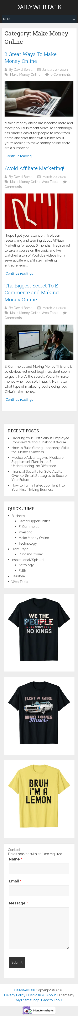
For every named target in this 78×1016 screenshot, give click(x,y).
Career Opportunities (34, 521)
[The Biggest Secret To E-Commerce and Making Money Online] (39, 342)
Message (18, 903)
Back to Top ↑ (51, 1000)
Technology (28, 543)
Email (15, 881)
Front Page (19, 549)
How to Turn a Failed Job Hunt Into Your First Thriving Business (38, 487)
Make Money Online (25, 75)
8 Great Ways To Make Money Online (31, 57)
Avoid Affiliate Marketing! (34, 168)
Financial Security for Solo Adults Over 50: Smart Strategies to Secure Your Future (39, 476)
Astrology (26, 565)
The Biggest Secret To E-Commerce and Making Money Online (32, 292)
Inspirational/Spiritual (27, 560)
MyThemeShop (28, 1000)
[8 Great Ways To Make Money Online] (39, 99)
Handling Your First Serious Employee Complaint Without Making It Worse (40, 440)
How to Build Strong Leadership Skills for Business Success (40, 450)
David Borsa (23, 70)
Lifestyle (18, 576)
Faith (22, 571)
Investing (25, 532)
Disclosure (36, 995)
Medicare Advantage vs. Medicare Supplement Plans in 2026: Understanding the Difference (37, 462)
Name (15, 859)
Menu (7, 19)
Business (18, 516)
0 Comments (61, 75)
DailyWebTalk (39, 7)
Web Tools (50, 182)
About (51, 995)
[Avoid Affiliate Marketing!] (39, 211)
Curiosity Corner (31, 554)
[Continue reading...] (19, 156)
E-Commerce (29, 527)
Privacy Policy (14, 995)
